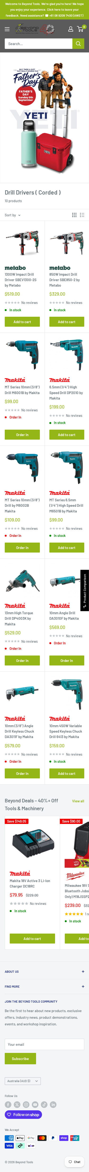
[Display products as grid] (74, 215)
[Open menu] (7, 29)
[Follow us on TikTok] (44, 1104)
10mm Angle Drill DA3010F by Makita (64, 615)
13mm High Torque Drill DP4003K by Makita (19, 618)
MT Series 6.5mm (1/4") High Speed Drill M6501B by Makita (66, 505)
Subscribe (20, 1058)
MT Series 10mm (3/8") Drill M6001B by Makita (22, 390)
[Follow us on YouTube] (35, 1104)
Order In (22, 435)
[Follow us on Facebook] (8, 1104)
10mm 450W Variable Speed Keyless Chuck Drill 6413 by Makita (65, 731)
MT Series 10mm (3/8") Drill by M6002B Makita (22, 505)
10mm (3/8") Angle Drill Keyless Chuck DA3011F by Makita (19, 731)
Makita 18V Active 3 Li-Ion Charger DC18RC (30, 883)
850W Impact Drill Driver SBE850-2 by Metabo (64, 280)
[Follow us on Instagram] (26, 1104)
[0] (80, 29)
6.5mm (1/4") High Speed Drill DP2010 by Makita (66, 392)
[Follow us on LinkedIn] (53, 1104)
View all (78, 801)
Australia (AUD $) (18, 1081)
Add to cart (22, 322)
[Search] (78, 43)
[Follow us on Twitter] (17, 1104)
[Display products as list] (82, 215)
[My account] (70, 29)
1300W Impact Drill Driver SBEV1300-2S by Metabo (21, 280)
